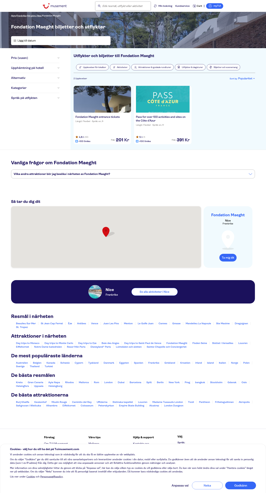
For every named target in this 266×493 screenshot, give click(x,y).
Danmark (109, 362)
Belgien (37, 362)
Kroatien (185, 362)
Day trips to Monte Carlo (58, 343)
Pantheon (204, 402)
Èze (70, 323)
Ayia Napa (54, 382)
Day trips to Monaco (27, 343)
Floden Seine (199, 343)
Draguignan (241, 323)
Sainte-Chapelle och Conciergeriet (167, 346)
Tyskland (93, 362)
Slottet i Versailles (222, 343)
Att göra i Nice (34, 15)
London (108, 382)
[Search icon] (99, 6)
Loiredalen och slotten (129, 346)
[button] (92, 67)
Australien (22, 362)
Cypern (79, 362)
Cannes (163, 323)
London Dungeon (173, 405)
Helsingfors (22, 386)
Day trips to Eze (87, 343)
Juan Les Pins (111, 323)
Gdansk (232, 382)
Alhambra (51, 405)
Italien (222, 362)
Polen (246, 362)
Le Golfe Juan (145, 323)
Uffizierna (102, 402)
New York (174, 382)
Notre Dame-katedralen (48, 346)
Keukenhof (40, 402)
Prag (187, 382)
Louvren (243, 343)
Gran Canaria (35, 382)
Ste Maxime (223, 323)
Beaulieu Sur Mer (26, 323)
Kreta (19, 382)
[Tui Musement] (57, 6)
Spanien (138, 362)
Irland (198, 362)
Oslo (244, 382)
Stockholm (216, 382)
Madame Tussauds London (167, 402)
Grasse (176, 323)
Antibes (81, 323)
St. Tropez (22, 327)
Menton (128, 323)
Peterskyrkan (106, 405)
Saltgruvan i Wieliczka (28, 405)
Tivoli (191, 402)
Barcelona (135, 382)
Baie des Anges (110, 343)
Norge (234, 362)
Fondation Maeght (51, 15)
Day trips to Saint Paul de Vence (142, 343)
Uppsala (38, 386)
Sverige (20, 366)
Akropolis (244, 402)
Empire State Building (131, 405)
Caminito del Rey (82, 402)
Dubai (121, 382)
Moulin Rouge (59, 402)
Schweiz (65, 362)
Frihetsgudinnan (224, 402)
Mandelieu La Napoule (198, 323)
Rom (96, 382)
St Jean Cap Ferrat (52, 323)
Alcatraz (154, 405)
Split (149, 382)
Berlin (160, 382)
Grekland (169, 362)
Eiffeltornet (22, 346)
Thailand (35, 366)
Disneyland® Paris (101, 346)
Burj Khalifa (22, 402)
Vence (94, 323)
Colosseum (87, 405)
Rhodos (69, 382)
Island (210, 362)
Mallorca (84, 382)
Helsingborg (55, 386)
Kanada (50, 362)
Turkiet (49, 366)
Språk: (181, 442)
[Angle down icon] (43, 58)
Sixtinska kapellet (123, 402)
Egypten (124, 362)
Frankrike (21, 15)
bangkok (200, 382)
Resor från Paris (76, 346)
